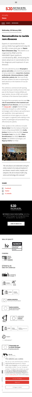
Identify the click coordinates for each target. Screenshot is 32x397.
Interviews (15, 23)
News (4, 18)
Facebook (8, 188)
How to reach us (16, 224)
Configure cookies (17, 387)
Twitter (7, 191)
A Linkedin (8, 193)
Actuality (5, 15)
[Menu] (16, 2)
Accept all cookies (17, 378)
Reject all (17, 382)
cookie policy (12, 374)
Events (8, 23)
